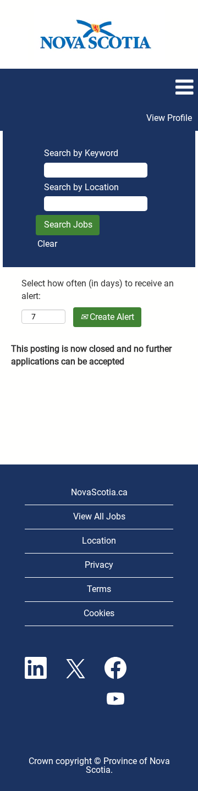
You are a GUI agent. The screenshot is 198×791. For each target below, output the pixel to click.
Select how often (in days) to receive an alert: (97, 289)
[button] (99, 87)
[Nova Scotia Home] (99, 34)
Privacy (99, 565)
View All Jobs (99, 516)
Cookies (99, 613)
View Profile (169, 118)
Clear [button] (47, 244)
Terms (99, 589)
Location (99, 540)
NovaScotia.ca (99, 492)
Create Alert (110, 317)
